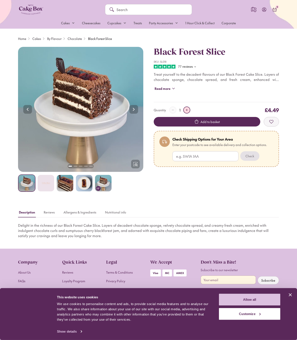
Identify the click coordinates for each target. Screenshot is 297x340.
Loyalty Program (73, 281)
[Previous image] (27, 109)
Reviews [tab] (49, 212)
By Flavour (54, 38)
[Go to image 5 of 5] (91, 166)
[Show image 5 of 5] (103, 183)
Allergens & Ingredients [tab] (79, 212)
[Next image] (133, 109)
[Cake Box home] (31, 9)
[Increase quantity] (186, 110)
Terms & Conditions (119, 272)
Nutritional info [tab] (115, 212)
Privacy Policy (115, 281)
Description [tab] (27, 212)
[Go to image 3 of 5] (80, 166)
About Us (24, 272)
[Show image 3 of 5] (65, 183)
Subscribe (268, 280)
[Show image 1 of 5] (26, 183)
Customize (247, 313)
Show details (67, 331)
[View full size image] (135, 164)
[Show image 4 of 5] (84, 183)
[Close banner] (290, 294)
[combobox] (152, 9)
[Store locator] (253, 9)
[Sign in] (264, 9)
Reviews (67, 272)
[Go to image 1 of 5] (70, 166)
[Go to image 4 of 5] (86, 166)
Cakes (36, 38)
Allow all (249, 299)
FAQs (21, 281)
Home (22, 38)
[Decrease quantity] (172, 110)
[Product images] (80, 109)
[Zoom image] (80, 109)
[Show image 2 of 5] (46, 183)
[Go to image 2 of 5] (75, 166)
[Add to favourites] (271, 121)
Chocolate (75, 38)
